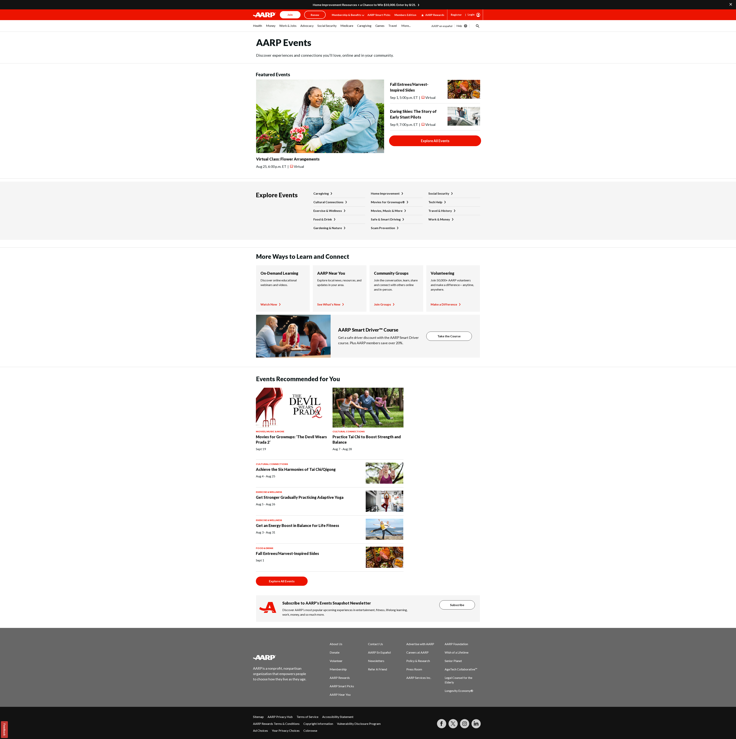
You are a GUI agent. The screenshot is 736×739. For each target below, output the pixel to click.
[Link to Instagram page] (464, 723)
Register (456, 14)
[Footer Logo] (280, 657)
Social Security (438, 193)
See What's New (328, 304)
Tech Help (435, 202)
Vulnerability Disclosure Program (359, 723)
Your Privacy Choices (286, 730)
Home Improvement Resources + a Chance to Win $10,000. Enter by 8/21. (364, 5)
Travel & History (440, 210)
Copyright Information (318, 723)
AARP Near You (331, 273)
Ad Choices (260, 730)
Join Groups (382, 304)
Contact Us (375, 644)
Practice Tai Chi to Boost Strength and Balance (367, 439)
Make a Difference (444, 304)
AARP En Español (379, 652)
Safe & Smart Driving (386, 219)
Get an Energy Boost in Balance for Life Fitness (297, 525)
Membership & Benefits (346, 14)
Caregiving (321, 193)
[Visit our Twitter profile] (453, 723)
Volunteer (336, 661)
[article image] (320, 152)
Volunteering (442, 273)
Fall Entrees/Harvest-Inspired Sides (287, 553)
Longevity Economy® (459, 690)
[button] (477, 26)
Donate (334, 652)
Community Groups (391, 273)
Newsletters (376, 661)
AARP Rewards (434, 14)
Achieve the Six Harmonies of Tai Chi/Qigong (296, 469)
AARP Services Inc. (418, 677)
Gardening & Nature (327, 228)
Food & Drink (322, 219)
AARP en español (441, 26)
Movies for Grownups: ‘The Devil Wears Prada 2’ (291, 439)
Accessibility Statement (337, 717)
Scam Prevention (383, 228)
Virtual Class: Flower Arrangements (288, 159)
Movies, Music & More (386, 210)
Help (459, 25)
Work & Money (439, 219)
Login (471, 14)
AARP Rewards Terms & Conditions (276, 723)
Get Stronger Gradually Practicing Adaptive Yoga (299, 497)
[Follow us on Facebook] (441, 723)
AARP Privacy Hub (280, 717)
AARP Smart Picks (378, 14)
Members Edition (405, 14)
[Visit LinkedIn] (476, 723)
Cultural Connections (328, 202)
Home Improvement (385, 193)
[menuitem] (257, 27)
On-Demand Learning (279, 273)
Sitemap (258, 717)
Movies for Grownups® (388, 202)
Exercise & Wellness (327, 210)
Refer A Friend (377, 669)
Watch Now (268, 304)
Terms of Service (307, 717)
